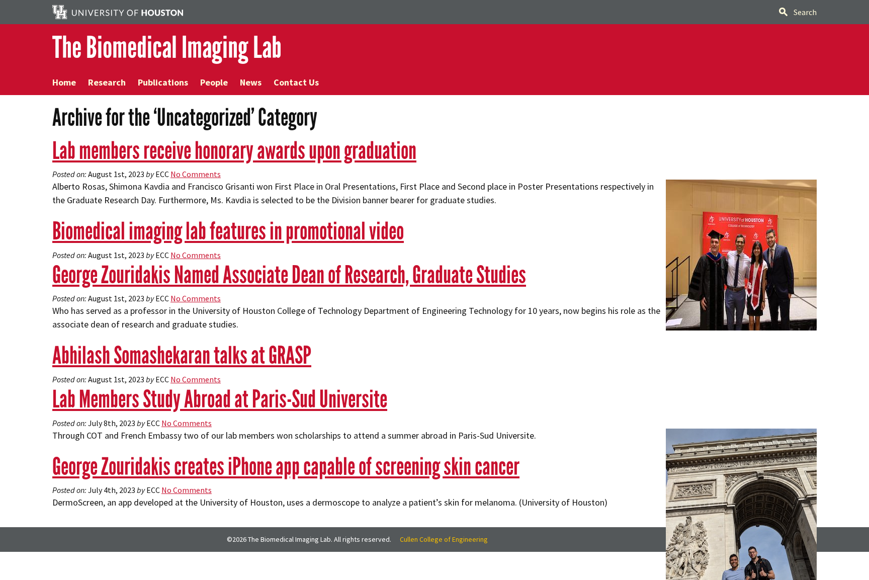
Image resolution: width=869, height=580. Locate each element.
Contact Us (296, 82)
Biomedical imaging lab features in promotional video (228, 231)
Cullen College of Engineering (444, 539)
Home (64, 82)
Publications (163, 82)
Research (107, 82)
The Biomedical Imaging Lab (167, 47)
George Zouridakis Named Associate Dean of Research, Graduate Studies (289, 275)
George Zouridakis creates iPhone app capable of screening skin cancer (285, 466)
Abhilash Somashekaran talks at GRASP (181, 355)
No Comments (195, 174)
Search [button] (805, 12)
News (251, 82)
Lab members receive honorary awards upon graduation (234, 150)
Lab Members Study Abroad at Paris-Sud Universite (219, 399)
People (214, 82)
